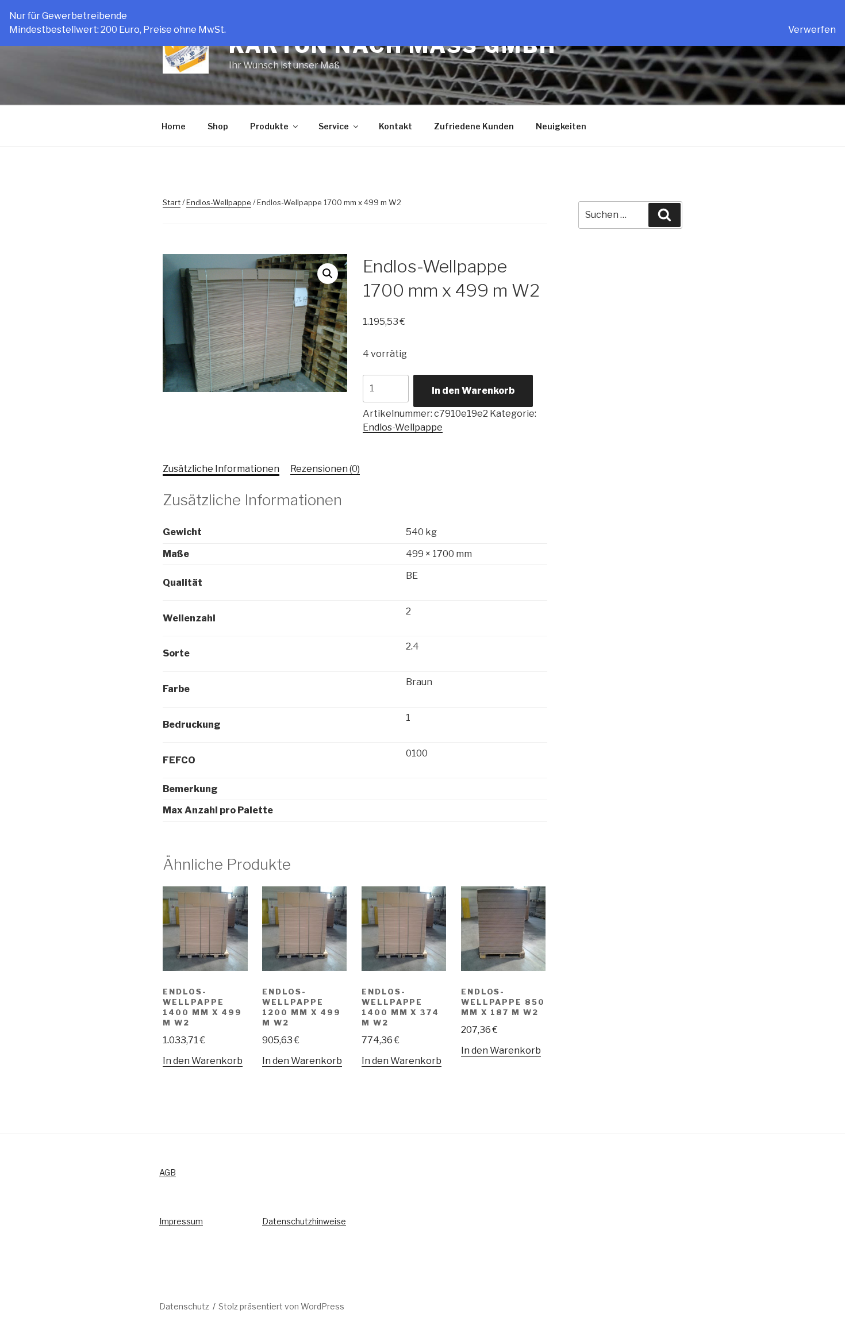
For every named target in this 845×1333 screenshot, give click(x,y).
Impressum (181, 1221)
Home (174, 126)
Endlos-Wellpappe (218, 202)
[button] (327, 273)
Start (171, 202)
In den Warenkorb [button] (203, 1060)
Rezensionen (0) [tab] (325, 468)
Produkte (269, 126)
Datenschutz (184, 1306)
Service (333, 126)
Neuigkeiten (561, 126)
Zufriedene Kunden (474, 126)
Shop (218, 126)
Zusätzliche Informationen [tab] (221, 468)
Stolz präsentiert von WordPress (281, 1306)
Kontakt (395, 126)
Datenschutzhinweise (304, 1221)
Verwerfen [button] (812, 29)
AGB (167, 1172)
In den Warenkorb (473, 390)
